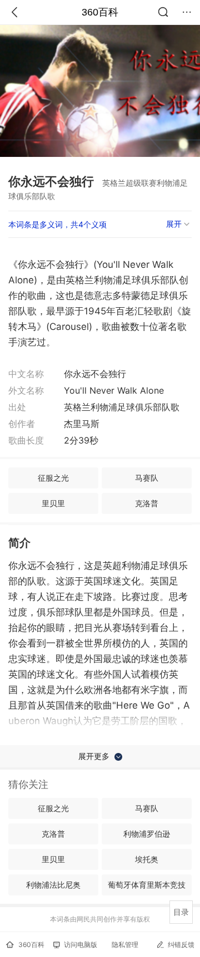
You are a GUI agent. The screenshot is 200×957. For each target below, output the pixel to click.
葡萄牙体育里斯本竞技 (147, 884)
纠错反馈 (181, 944)
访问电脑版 (80, 944)
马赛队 (146, 477)
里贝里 (53, 503)
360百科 (100, 12)
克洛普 (146, 503)
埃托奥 (146, 859)
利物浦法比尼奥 (53, 884)
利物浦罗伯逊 (146, 833)
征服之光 (53, 477)
